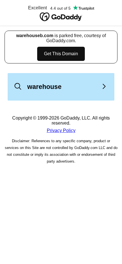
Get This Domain (61, 53)
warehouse (44, 86)
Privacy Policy (61, 130)
